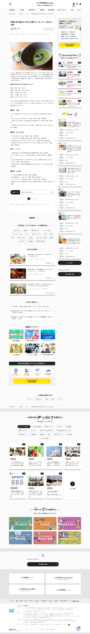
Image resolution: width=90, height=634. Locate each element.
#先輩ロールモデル (22, 430)
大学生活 (22, 9)
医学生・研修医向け (47, 607)
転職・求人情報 (55, 607)
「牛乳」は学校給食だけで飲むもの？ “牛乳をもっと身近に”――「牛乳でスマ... (54, 464)
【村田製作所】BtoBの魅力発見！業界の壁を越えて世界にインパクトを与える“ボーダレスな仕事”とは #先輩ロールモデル (74, 242)
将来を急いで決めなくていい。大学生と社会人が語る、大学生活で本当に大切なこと (74, 66)
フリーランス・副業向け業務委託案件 (58, 609)
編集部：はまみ (17, 28)
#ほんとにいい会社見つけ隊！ (46, 430)
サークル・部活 (46, 230)
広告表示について (31, 601)
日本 (42, 34)
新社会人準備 (51, 9)
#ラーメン (60, 399)
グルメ (27, 13)
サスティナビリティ (36, 629)
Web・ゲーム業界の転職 (33, 619)
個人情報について (21, 601)
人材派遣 (26, 619)
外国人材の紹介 (41, 622)
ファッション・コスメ (17, 234)
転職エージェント (54, 619)
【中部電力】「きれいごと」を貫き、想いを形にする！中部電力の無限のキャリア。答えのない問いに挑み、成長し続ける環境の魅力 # (74, 148)
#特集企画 (33, 434)
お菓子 (38, 34)
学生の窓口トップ (12, 13)
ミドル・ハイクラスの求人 (68, 607)
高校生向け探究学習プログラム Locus (39, 611)
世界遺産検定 (51, 614)
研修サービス (27, 624)
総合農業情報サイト (58, 614)
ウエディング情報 (45, 614)
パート (26, 609)
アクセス (30, 629)
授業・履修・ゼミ (35, 230)
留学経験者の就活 (33, 607)
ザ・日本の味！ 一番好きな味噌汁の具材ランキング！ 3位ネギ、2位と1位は (29, 306)
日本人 (46, 34)
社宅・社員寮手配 (57, 624)
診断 (51, 234)
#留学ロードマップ (49, 426)
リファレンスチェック (65, 624)
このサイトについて (12, 601)
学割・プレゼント (62, 9)
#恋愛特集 (42, 434)
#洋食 (52, 399)
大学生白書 (17, 34)
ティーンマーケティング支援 (62, 613)
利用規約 (17, 601)
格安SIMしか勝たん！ (41, 241)
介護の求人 (27, 622)
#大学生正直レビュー (22, 434)
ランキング (32, 34)
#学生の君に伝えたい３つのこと (64, 430)
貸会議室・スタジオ (48, 624)
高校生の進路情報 (28, 611)
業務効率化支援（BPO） (35, 624)
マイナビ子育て (66, 614)
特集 (72, 9)
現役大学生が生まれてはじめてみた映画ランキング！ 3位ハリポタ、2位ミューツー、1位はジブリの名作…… (30, 311)
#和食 (46, 399)
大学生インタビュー (21, 237)
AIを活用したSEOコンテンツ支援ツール (32, 617)
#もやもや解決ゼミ (45, 438)
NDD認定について (56, 601)
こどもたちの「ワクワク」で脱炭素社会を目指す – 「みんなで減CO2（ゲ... (74, 85)
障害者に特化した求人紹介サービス (44, 609)
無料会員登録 (32, 381)
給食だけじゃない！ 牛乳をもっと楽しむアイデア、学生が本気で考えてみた (72, 464)
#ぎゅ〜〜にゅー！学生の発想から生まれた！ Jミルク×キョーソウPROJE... (35, 464)
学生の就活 (27, 607)
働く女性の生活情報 (28, 614)
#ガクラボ (59, 426)
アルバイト (76, 607)
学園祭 (51, 237)
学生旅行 (26, 230)
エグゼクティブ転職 (61, 619)
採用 (41, 629)
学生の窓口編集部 (50, 292)
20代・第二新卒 (42, 619)
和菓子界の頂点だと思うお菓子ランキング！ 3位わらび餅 (42, 13)
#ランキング (42, 259)
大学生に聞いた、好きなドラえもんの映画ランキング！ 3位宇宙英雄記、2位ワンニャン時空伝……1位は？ (31, 317)
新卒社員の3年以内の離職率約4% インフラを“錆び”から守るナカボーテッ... (74, 76)
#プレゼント (33, 430)
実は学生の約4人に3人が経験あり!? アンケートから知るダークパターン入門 (73, 105)
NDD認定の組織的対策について (63, 601)
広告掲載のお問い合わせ (44, 601)
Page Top (75, 601)
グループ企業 (46, 629)
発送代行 (42, 624)
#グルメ (29, 399)
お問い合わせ (26, 601)
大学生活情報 (70, 613)
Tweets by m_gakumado (64, 269)
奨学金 (31, 237)
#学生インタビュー (58, 434)
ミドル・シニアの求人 (32, 609)
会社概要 (26, 629)
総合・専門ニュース (37, 613)
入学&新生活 (12, 9)
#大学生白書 (30, 259)
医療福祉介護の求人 (69, 609)
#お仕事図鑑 (68, 426)
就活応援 (42, 9)
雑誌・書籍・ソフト (36, 614)
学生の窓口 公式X (69, 274)
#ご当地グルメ (38, 399)
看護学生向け (40, 607)
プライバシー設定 (50, 601)
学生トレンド (17, 230)
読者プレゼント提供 (36, 601)
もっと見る (70, 262)
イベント (79, 9)
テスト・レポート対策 (41, 237)
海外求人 (60, 607)
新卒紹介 (47, 619)
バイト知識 (20, 241)
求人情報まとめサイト (29, 613)
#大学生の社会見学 (37, 426)
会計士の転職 (69, 619)
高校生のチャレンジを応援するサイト (49, 613)
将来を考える (32, 9)
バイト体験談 (30, 241)
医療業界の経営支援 (33, 622)
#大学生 (36, 259)
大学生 (22, 34)
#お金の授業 (69, 434)
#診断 (49, 434)
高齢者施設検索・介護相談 (45, 617)
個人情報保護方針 (52, 629)
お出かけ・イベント (36, 234)
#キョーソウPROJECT (24, 426)
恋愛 (46, 234)
